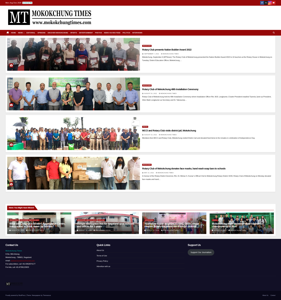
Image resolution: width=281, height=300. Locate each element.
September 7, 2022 (151, 54)
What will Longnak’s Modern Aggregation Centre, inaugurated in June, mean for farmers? (37, 225)
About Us (100, 250)
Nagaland (101, 220)
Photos (98, 33)
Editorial (30, 33)
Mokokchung (147, 45)
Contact (273, 295)
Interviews (137, 33)
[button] (274, 33)
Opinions (41, 33)
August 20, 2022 (150, 93)
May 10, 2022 (149, 173)
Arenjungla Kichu (103, 230)
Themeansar (47, 295)
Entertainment (86, 33)
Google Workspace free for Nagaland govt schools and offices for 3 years (105, 225)
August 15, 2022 (150, 135)
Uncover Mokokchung (58, 33)
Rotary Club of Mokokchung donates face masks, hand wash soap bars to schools (183, 168)
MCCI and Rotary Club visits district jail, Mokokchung (169, 130)
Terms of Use (102, 256)
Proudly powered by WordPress (15, 295)
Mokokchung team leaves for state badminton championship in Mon (238, 225)
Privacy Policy (102, 261)
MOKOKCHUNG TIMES (171, 54)
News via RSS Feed (112, 33)
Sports (73, 33)
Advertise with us (103, 266)
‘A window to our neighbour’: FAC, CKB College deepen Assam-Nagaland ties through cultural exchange (171, 226)
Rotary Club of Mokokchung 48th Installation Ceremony (170, 89)
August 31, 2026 (18, 230)
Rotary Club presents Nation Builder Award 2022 (166, 49)
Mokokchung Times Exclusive (29, 220)
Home (13, 33)
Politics (126, 33)
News (20, 33)
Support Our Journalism (201, 252)
